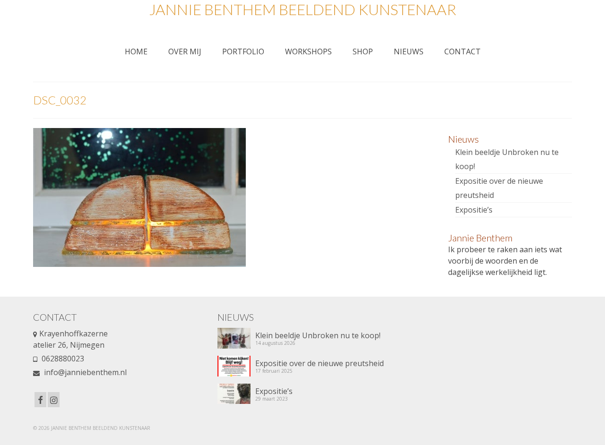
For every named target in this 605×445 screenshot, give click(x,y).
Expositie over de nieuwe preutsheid (319, 363)
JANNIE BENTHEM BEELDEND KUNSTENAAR (302, 9)
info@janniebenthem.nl (84, 372)
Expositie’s (474, 210)
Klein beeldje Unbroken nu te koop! (317, 335)
